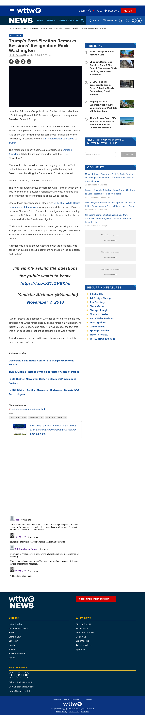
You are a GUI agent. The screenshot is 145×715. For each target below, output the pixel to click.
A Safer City (96, 294)
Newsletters (112, 20)
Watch (51, 20)
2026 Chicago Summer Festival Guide (102, 53)
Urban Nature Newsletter (20, 691)
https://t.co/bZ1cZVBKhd (45, 283)
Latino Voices (97, 326)
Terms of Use (74, 711)
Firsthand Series (99, 314)
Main (40, 20)
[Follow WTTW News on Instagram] (133, 20)
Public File (85, 711)
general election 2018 (56, 417)
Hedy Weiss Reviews (102, 318)
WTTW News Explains (103, 339)
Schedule (57, 699)
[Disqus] (45, 477)
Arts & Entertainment (18, 28)
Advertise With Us (84, 645)
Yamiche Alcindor (18, 417)
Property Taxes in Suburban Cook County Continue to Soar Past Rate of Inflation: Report (103, 106)
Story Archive (68, 20)
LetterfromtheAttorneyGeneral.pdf (28, 408)
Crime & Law (46, 28)
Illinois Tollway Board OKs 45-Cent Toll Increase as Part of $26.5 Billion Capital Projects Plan (103, 123)
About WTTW (77, 699)
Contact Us (81, 636)
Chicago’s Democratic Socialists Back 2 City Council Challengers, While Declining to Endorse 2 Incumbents (103, 68)
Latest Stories (15, 624)
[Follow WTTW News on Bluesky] (139, 20)
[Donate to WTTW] (72, 704)
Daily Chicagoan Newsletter (21, 686)
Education (58, 28)
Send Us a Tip (82, 640)
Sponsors (80, 649)
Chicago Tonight (99, 310)
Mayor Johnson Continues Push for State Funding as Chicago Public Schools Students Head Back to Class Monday (109, 177)
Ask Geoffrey (97, 302)
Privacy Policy (61, 711)
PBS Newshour (36, 417)
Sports (103, 28)
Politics (76, 28)
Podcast (96, 20)
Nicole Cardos (16, 55)
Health (68, 28)
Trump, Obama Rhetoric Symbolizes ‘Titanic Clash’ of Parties (44, 372)
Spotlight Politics (99, 330)
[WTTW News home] (21, 20)
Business (34, 28)
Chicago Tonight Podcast (20, 682)
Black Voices (97, 306)
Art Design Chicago (101, 298)
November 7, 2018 (45, 302)
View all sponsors (111, 240)
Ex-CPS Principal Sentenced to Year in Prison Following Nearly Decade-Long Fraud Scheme (102, 88)
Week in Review (99, 334)
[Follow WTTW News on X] (127, 20)
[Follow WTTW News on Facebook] (121, 20)
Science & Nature (90, 28)
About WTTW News (85, 632)
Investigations (98, 322)
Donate (128, 10)
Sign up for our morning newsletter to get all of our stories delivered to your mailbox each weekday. (53, 429)
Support (89, 699)
